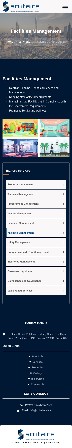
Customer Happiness (20, 271)
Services (24, 42)
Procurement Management (23, 203)
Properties (37, 367)
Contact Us (37, 384)
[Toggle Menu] (65, 7)
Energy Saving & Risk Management (28, 252)
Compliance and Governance (24, 280)
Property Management (20, 184)
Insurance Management (21, 261)
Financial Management (21, 223)
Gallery (37, 373)
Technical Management (21, 194)
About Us (37, 356)
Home (10, 42)
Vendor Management (20, 213)
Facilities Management (21, 232)
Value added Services (20, 290)
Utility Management (19, 242)
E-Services (37, 378)
